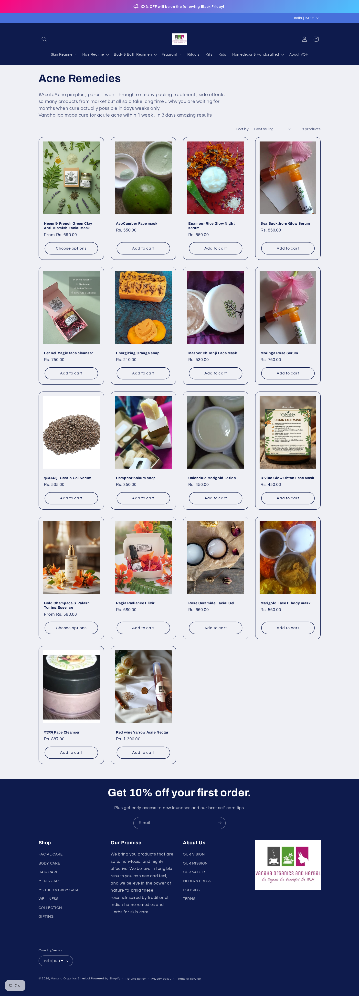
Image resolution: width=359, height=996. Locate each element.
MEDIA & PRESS (197, 881)
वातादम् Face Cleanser (62, 732)
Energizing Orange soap (138, 353)
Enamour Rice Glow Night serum (211, 225)
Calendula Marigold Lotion (212, 478)
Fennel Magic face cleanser (68, 353)
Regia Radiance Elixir (135, 603)
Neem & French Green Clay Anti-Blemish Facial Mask (68, 225)
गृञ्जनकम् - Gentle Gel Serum (68, 478)
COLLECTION (50, 908)
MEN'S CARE (50, 881)
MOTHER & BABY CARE (59, 890)
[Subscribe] (219, 823)
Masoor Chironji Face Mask (212, 353)
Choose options (71, 248)
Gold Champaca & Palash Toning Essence (67, 605)
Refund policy (136, 978)
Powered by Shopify (105, 978)
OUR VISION (194, 854)
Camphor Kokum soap (136, 478)
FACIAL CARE (51, 854)
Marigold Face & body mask (286, 603)
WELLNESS (49, 899)
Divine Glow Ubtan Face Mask (287, 478)
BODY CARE (49, 863)
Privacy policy (161, 978)
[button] (44, 39)
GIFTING (46, 916)
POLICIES (191, 890)
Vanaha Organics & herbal (70, 978)
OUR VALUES (194, 872)
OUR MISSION (195, 863)
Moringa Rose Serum (279, 353)
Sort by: (242, 129)
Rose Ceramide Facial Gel (211, 603)
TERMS (189, 899)
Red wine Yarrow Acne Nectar (142, 732)
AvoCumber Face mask (137, 223)
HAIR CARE (49, 872)
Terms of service (188, 978)
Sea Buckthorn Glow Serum (285, 223)
